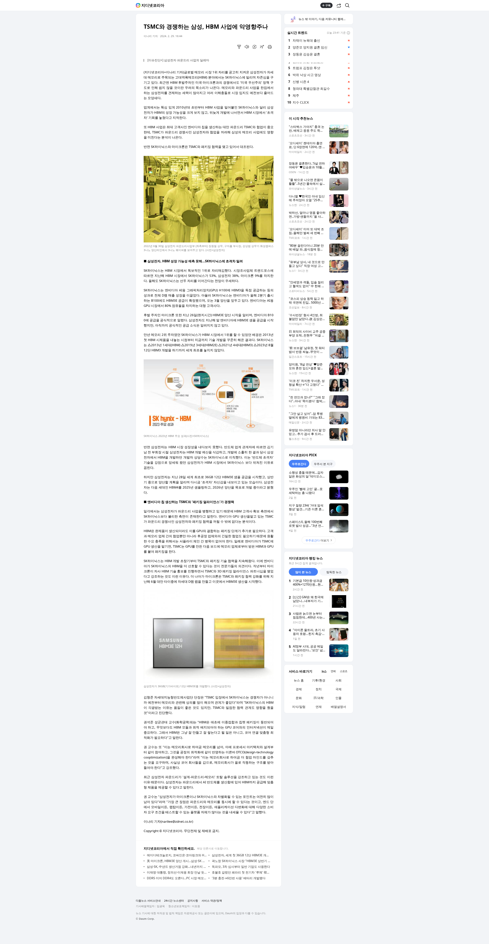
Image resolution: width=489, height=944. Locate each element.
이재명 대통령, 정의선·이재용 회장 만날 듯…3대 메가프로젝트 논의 (177, 872)
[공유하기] (338, 5)
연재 (319, 707)
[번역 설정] (254, 47)
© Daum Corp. (145, 918)
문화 (299, 698)
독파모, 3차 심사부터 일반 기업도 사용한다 (241, 867)
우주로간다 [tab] (299, 464)
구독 (328, 5)
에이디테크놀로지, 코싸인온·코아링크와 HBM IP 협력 (177, 855)
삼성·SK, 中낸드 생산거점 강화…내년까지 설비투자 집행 (177, 867)
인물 (338, 698)
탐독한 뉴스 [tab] (334, 572)
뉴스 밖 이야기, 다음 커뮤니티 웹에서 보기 (326, 19)
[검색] (348, 5)
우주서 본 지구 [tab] (323, 464)
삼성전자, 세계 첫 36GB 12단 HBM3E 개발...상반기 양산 (242, 855)
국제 (338, 689)
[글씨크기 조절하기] (262, 47)
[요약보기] (239, 47)
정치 (319, 689)
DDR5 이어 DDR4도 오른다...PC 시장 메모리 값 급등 (177, 878)
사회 (338, 680)
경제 (299, 689)
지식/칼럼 (298, 707)
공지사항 (192, 900)
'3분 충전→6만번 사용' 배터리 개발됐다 (239, 878)
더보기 (317, 540)
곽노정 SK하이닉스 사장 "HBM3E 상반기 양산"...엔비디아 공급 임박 (242, 861)
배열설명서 (338, 707)
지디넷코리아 (152, 5)
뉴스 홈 (299, 680)
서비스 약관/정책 (212, 900)
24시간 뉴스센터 (174, 900)
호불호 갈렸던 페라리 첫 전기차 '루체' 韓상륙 (242, 872)
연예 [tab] (333, 671)
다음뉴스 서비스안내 (148, 900)
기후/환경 (318, 680)
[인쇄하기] (270, 47)
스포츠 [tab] (343, 671)
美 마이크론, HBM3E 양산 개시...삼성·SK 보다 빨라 (177, 861)
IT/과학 (319, 698)
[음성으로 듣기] (247, 47)
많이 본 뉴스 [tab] (303, 572)
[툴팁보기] (348, 33)
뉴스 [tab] (323, 671)
